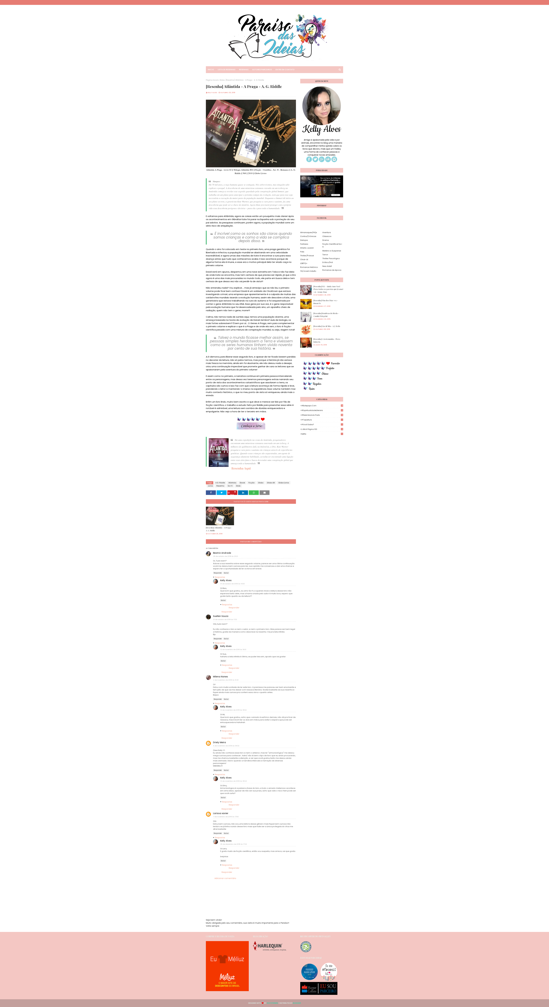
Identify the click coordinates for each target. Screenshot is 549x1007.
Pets (302, 251)
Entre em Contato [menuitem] (285, 69)
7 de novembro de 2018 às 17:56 (226, 817)
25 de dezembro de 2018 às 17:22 (233, 844)
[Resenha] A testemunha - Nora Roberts (326, 340)
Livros (210, 486)
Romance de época (331, 270)
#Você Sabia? (321, 424)
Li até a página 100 (322, 429)
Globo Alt (271, 482)
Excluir (226, 573)
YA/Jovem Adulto (308, 271)
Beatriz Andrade (222, 552)
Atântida (232, 482)
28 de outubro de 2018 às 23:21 (225, 556)
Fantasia (304, 244)
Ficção (251, 482)
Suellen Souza (220, 616)
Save (232, 494)
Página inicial (212, 80)
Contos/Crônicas (308, 236)
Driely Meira (219, 742)
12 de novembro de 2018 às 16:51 (233, 649)
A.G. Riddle (220, 482)
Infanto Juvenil (307, 248)
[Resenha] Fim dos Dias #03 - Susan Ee (325, 301)
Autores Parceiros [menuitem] (262, 69)
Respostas (220, 577)
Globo (260, 482)
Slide (222, 80)
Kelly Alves (212, 92)
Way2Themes (272, 1003)
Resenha (220, 486)
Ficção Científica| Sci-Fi (332, 245)
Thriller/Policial (307, 255)
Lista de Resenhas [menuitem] (226, 69)
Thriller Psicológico (331, 258)
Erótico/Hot (327, 262)
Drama (325, 240)
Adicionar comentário (225, 878)
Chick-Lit (304, 259)
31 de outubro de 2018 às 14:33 (232, 584)
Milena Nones (220, 676)
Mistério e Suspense (331, 250)
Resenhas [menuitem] (243, 69)
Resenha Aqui (241, 468)
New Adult (327, 266)
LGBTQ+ (303, 263)
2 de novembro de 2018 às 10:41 (225, 680)
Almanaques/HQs (308, 232)
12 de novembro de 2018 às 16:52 (233, 710)
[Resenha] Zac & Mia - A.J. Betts (326, 326)
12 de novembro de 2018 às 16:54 (233, 781)
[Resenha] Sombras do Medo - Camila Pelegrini (326, 314)
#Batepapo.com (322, 405)
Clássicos (326, 236)
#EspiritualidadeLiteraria (322, 410)
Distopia (304, 240)
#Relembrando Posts (322, 415)
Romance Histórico (309, 267)
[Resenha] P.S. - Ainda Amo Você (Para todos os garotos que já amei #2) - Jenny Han (328, 289)
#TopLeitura (321, 420)
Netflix (321, 434)
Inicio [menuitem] (211, 69)
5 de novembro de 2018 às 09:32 (226, 746)
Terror (325, 254)
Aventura (326, 232)
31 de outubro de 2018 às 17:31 (225, 619)
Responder (218, 573)
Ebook (242, 482)
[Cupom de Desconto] (227, 990)
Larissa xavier (220, 813)
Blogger (297, 1003)
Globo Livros (283, 482)
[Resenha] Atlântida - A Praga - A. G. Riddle (219, 529)
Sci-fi (230, 486)
